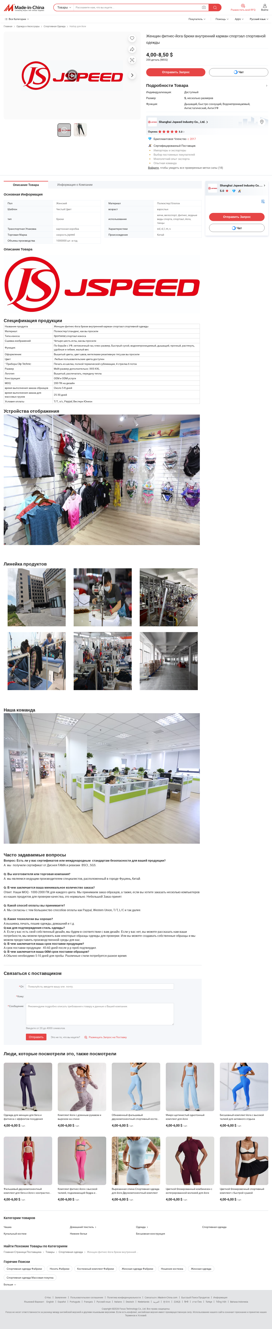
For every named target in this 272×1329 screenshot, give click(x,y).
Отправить (36, 1037)
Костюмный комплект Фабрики (95, 1268)
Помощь (221, 19)
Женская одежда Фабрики (137, 1268)
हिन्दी (186, 1301)
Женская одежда (201, 1268)
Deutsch (130, 1301)
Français (88, 1301)
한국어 (166, 1301)
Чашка (7, 1227)
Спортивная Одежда (55, 26)
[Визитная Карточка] (263, 201)
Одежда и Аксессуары (28, 26)
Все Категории (17, 19)
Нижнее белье (78, 1233)
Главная (8, 26)
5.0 (222, 191)
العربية (156, 1301)
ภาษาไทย (197, 1301)
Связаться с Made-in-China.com (161, 1297)
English (50, 1301)
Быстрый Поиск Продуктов (195, 1297)
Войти (264, 9)
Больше (9, 1284)
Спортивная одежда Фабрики (24, 1268)
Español (62, 1301)
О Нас (48, 1297)
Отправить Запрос (176, 72)
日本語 (177, 1301)
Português (75, 1301)
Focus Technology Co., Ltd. (133, 1308)
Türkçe (209, 1301)
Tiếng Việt (221, 1301)
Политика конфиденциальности (124, 1297)
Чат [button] (241, 72)
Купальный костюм (15, 1233)
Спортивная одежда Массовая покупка (30, 1277)
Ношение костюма (172, 1268)
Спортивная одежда (214, 1227)
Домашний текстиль (82, 1227)
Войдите (153, 167)
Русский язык (103, 1301)
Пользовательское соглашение (86, 1297)
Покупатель (196, 19)
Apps (238, 19)
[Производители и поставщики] (24, 7)
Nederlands (143, 1301)
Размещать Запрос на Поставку (105, 1037)
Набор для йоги (78, 26)
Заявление (60, 1297)
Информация (220, 1297)
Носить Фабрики (59, 1268)
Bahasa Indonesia (239, 1301)
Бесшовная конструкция (150, 1233)
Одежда (141, 1227)
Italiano (118, 1301)
